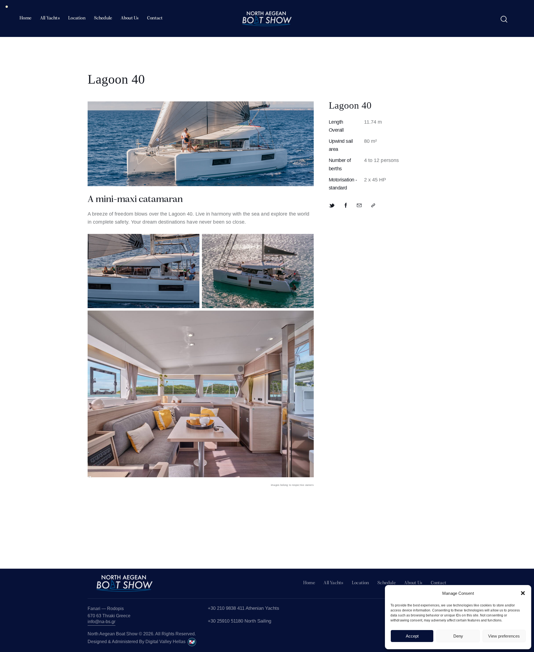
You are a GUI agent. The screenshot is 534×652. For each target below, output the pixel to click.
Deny (458, 636)
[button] (523, 593)
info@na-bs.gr (101, 621)
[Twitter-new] (332, 205)
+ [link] (209, 621)
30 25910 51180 (227, 621)
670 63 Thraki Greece (109, 615)
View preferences (504, 636)
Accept (412, 636)
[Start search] (504, 19)
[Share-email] (359, 205)
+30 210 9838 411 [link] (226, 608)
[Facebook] (346, 205)
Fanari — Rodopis (106, 608)
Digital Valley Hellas (166, 641)
